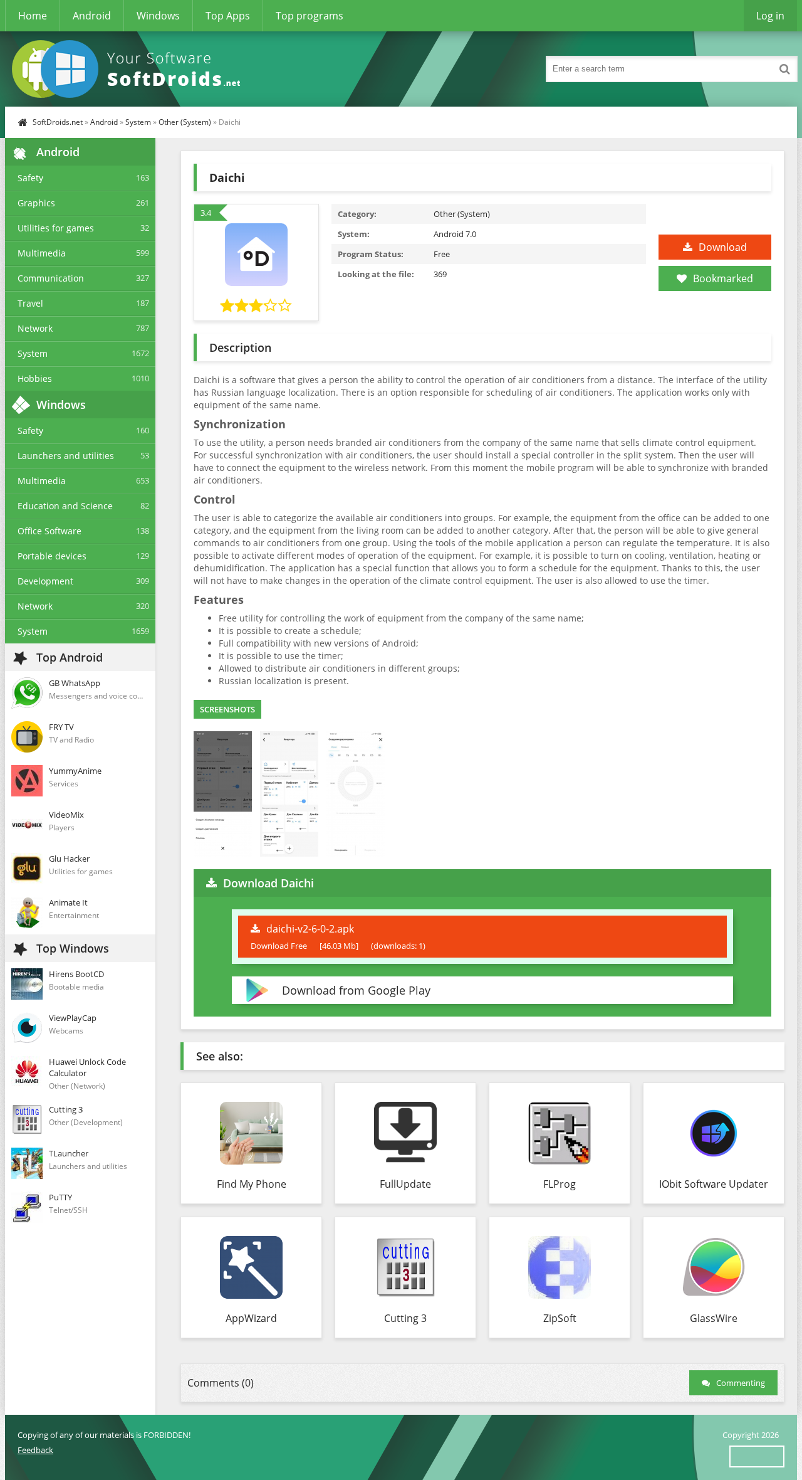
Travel (30, 303)
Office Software (49, 531)
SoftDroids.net (58, 122)
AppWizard (251, 1318)
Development (45, 581)
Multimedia (42, 253)
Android (92, 16)
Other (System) (185, 122)
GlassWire (713, 1318)
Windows (158, 16)
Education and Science (65, 506)
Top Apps (228, 16)
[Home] (130, 69)
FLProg (559, 1184)
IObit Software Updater (713, 1184)
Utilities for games (56, 228)
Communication (51, 278)
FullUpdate (405, 1184)
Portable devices (52, 556)
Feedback (35, 1450)
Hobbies (35, 378)
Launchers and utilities (66, 456)
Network (35, 328)
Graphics (36, 203)
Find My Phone (251, 1184)
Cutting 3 (405, 1318)
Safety (30, 178)
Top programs (309, 16)
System (138, 122)
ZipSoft (559, 1318)
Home (32, 16)
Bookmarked (723, 278)
